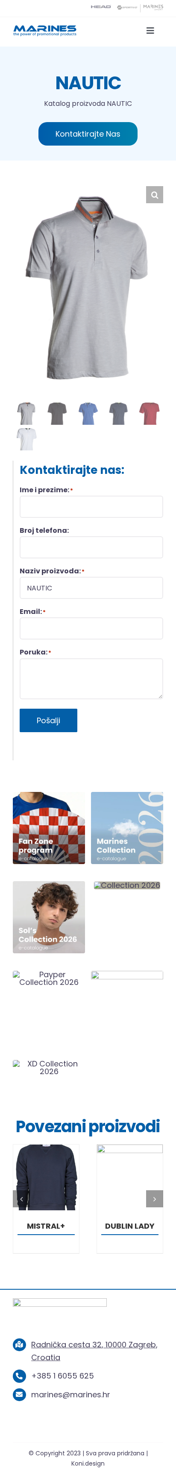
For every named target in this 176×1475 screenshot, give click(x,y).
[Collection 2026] (127, 885)
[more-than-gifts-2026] (127, 974)
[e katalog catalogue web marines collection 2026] (127, 795)
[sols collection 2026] (49, 884)
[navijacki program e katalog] (49, 795)
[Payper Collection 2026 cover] (49, 974)
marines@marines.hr (70, 1394)
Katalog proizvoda (74, 103)
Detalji (50, 1178)
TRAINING (134, 1226)
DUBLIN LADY (50, 1226)
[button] (154, 194)
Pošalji (48, 720)
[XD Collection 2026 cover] (49, 1063)
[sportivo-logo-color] (127, 8)
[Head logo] (101, 8)
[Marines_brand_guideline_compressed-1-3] (45, 28)
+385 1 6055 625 (62, 1375)
